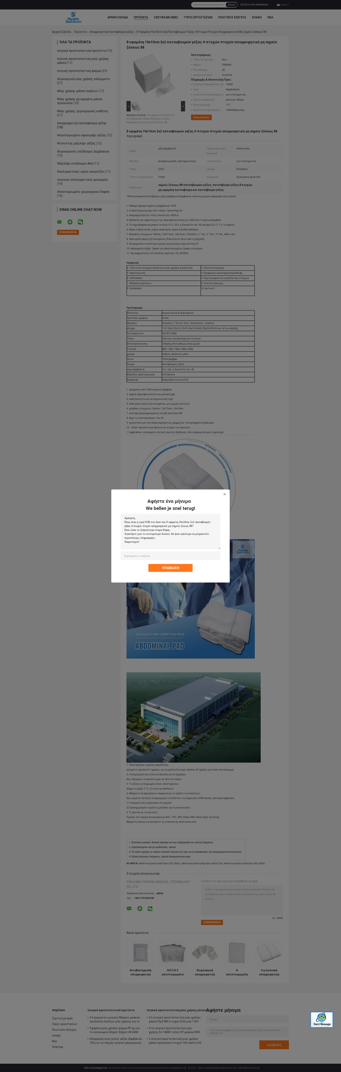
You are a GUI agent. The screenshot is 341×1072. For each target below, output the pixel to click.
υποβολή (170, 568)
